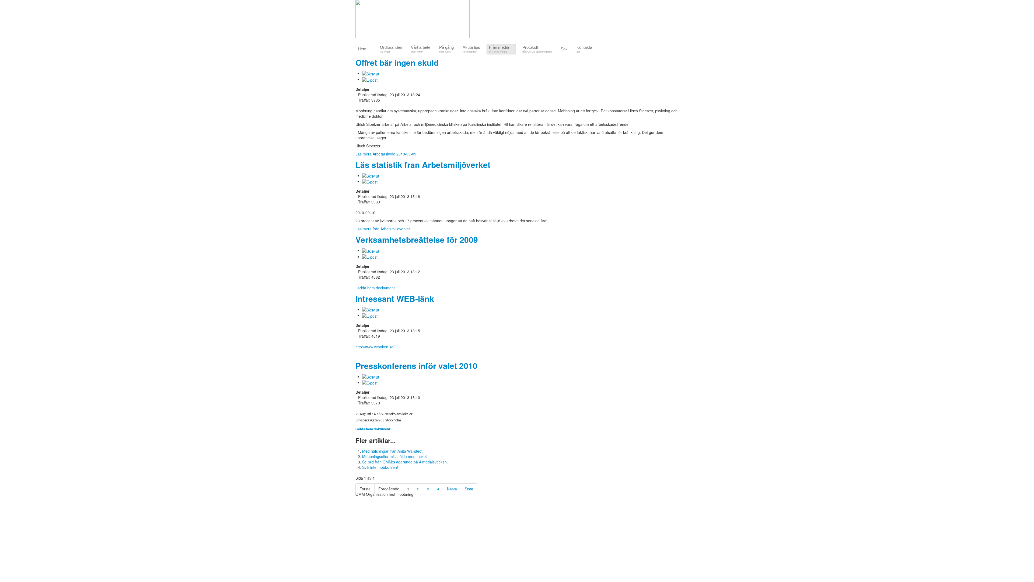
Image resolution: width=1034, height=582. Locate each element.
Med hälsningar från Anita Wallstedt (392, 451)
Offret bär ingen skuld (397, 62)
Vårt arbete (420, 49)
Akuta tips (471, 49)
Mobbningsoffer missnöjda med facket (394, 456)
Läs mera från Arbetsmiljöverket (382, 228)
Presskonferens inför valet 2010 (416, 365)
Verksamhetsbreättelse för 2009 (416, 239)
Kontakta (584, 49)
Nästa (452, 488)
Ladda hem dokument (372, 429)
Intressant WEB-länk (394, 298)
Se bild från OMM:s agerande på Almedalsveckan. (405, 462)
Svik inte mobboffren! (380, 467)
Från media (499, 49)
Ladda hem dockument (375, 287)
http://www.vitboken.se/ (374, 346)
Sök (564, 49)
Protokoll (537, 49)
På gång (446, 49)
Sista (469, 488)
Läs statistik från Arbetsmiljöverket (422, 164)
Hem (362, 49)
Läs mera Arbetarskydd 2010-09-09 (385, 154)
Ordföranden (391, 49)
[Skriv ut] (370, 73)
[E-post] (370, 79)
